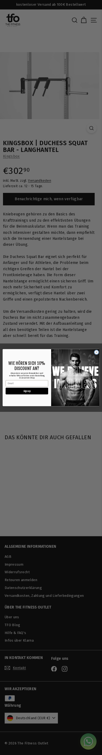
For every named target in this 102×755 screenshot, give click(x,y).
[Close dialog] (96, 352)
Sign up (26, 390)
